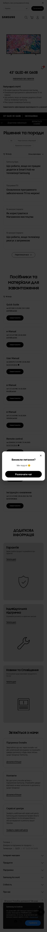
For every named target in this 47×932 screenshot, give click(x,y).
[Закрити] (40, 455)
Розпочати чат (23, 474)
